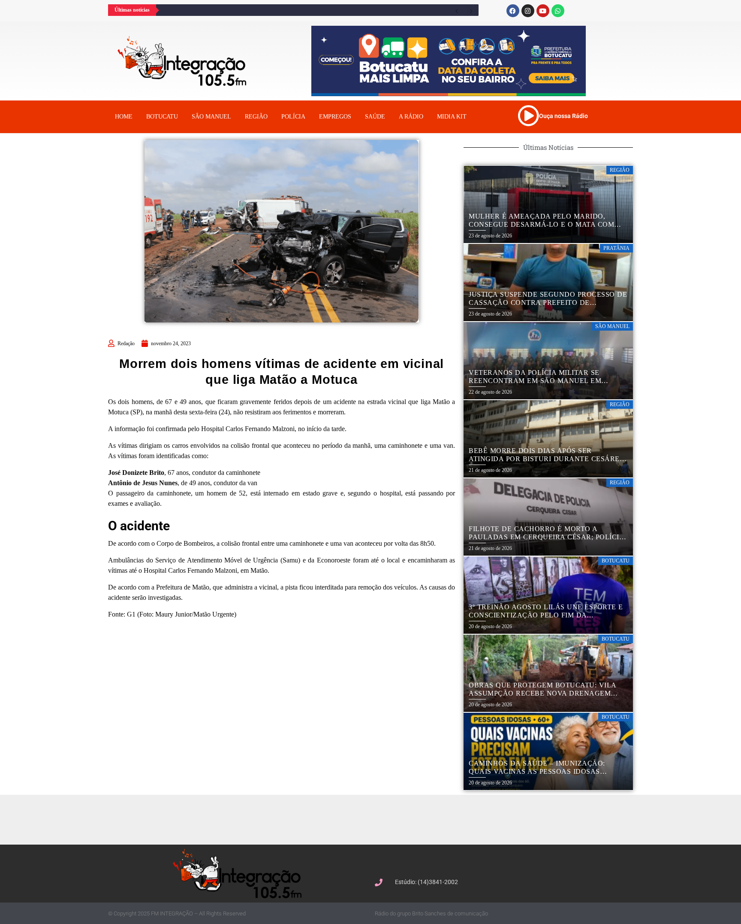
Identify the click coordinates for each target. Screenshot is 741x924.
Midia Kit (452, 116)
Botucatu (162, 116)
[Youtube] (542, 10)
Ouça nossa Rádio (563, 115)
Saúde (375, 116)
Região (256, 116)
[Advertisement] (374, 818)
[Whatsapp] (557, 10)
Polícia (293, 116)
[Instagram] (527, 10)
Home (124, 116)
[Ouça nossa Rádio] (528, 115)
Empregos (335, 116)
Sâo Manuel (211, 116)
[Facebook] (512, 10)
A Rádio (411, 116)
